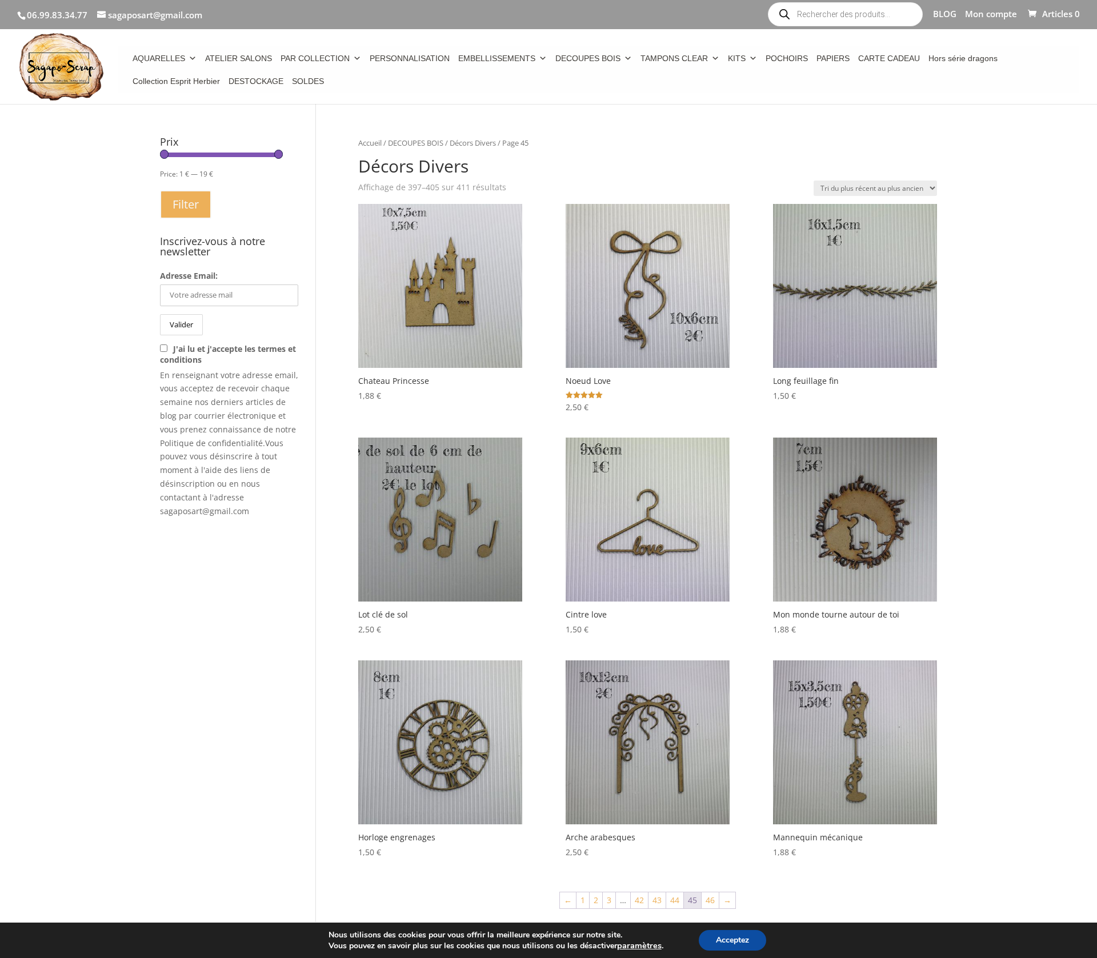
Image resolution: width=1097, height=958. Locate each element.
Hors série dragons (963, 58)
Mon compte (991, 14)
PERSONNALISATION (410, 58)
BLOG (944, 14)
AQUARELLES (159, 58)
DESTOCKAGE (256, 81)
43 (657, 900)
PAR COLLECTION (315, 58)
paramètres (639, 945)
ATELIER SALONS (238, 58)
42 (639, 900)
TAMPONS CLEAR (674, 58)
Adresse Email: (189, 275)
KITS (737, 58)
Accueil (370, 143)
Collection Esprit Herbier (176, 81)
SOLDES (308, 81)
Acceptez (732, 940)
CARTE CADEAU (889, 58)
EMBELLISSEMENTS (496, 58)
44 (674, 900)
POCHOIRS (787, 58)
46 (710, 900)
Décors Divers (473, 143)
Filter (186, 204)
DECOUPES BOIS (587, 58)
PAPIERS (833, 58)
